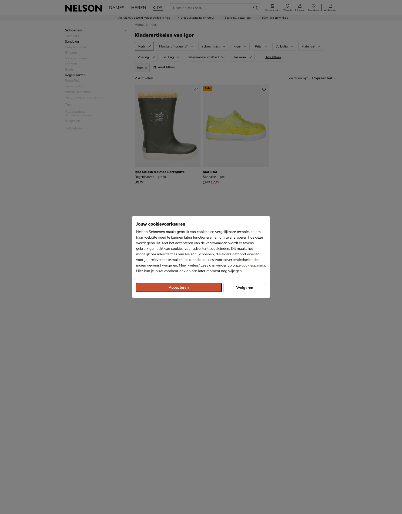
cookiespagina (253, 265)
